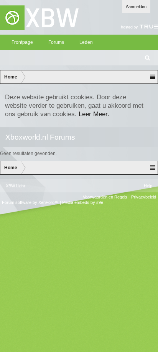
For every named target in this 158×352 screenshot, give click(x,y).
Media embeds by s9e (82, 202)
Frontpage (22, 42)
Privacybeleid (143, 197)
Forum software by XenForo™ (31, 202)
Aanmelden (136, 6)
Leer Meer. (94, 114)
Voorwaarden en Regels (105, 197)
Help (148, 186)
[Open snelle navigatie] (153, 77)
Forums (56, 42)
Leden (86, 42)
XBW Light (15, 186)
